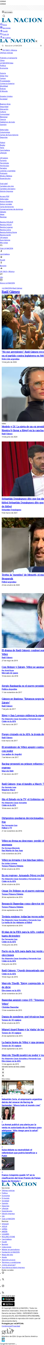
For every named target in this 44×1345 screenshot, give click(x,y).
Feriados (3, 168)
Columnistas (5, 132)
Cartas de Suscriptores (9, 135)
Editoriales (4, 130)
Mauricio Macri (8, 790)
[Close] (3, 1069)
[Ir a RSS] (3, 1293)
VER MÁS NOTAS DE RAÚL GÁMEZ (13, 1067)
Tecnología (4, 163)
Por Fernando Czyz (9, 825)
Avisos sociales (6, 204)
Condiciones (7, 1326)
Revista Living (5, 230)
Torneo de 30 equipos (11, 1020)
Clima (2, 60)
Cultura (3, 112)
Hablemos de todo (7, 122)
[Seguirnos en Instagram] (3, 1286)
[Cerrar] (36, 41)
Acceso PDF (4, 196)
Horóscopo (4, 165)
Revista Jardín (5, 235)
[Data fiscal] (3, 1341)
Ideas (2, 214)
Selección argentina (10, 359)
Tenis (2, 147)
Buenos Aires (5, 104)
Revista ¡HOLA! (6, 224)
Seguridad (4, 106)
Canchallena (5, 150)
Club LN (6, 34)
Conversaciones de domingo (11, 209)
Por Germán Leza (9, 787)
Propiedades (5, 81)
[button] (22, 161)
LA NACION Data (6, 63)
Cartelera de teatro (7, 189)
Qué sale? (4, 183)
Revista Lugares (6, 227)
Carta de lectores (7, 207)
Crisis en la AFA (9, 722)
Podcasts (3, 173)
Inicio (5, 25)
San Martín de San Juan (12, 851)
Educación (4, 109)
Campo (3, 78)
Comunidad (4, 114)
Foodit (5, 31)
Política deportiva (9, 689)
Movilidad (4, 86)
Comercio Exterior (7, 83)
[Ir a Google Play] (8, 1300)
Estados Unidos (6, 96)
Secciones (7, 28)
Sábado (3, 212)
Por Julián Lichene (9, 863)
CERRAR (3, 1)
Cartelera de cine (7, 186)
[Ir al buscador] (4, 16)
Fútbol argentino (9, 582)
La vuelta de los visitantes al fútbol (17, 923)
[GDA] (8, 1334)
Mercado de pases (10, 673)
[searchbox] (21, 45)
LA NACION (7, 288)
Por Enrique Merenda (11, 848)
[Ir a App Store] (8, 1305)
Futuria (3, 73)
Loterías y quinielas (7, 171)
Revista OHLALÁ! (6, 222)
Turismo (3, 160)
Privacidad (16, 1326)
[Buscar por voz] (41, 46)
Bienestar (4, 117)
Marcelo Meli (7, 771)
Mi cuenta (7, 37)
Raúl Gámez (17, 288)
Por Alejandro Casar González (14, 803)
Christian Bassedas (10, 1007)
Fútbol (2, 142)
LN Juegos (4, 158)
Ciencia (3, 119)
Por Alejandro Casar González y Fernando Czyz (21, 719)
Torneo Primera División (12, 866)
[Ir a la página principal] (22, 21)
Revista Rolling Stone (8, 232)
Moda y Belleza (6, 176)
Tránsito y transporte (8, 58)
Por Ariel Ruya (8, 670)
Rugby (2, 145)
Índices (3, 88)
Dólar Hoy (4, 76)
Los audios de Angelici (12, 754)
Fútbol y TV (7, 828)
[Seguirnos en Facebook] (3, 1273)
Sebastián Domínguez (11, 510)
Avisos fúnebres (6, 201)
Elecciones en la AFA (11, 991)
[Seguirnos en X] (3, 1280)
